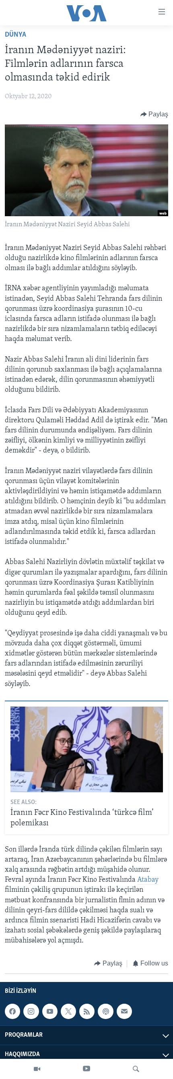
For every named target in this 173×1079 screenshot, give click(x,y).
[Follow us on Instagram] (31, 1011)
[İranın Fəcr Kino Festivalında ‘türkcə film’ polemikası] (86, 749)
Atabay (148, 880)
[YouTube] (86, 1069)
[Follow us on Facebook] (12, 1011)
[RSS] (87, 1011)
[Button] (154, 114)
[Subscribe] (124, 1011)
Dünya (15, 35)
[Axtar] (136, 1069)
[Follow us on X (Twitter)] (68, 1011)
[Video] (37, 1069)
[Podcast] (105, 1011)
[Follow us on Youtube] (50, 1011)
